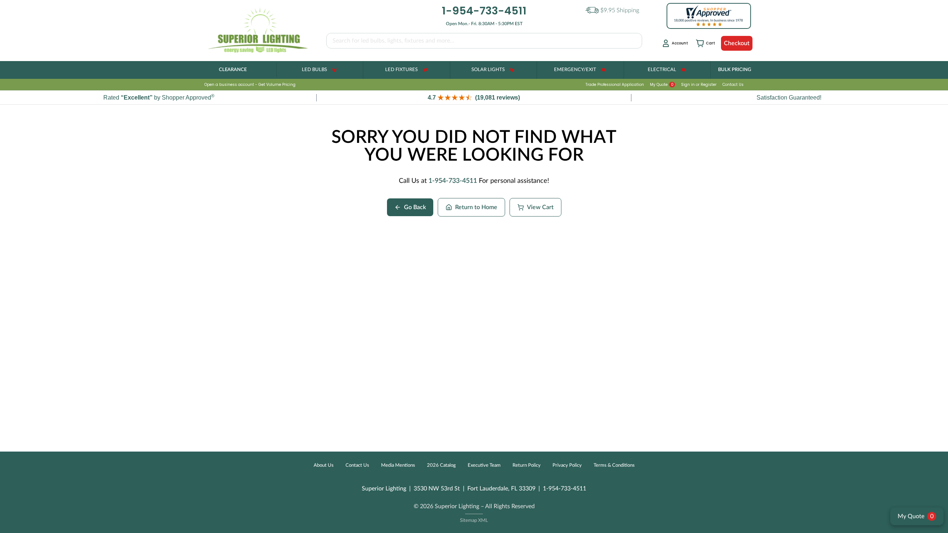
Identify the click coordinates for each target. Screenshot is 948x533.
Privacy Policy (567, 465)
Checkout (737, 43)
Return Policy (527, 465)
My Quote (662, 84)
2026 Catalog (441, 465)
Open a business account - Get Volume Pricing (250, 84)
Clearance (233, 69)
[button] (474, 97)
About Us (324, 465)
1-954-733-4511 (452, 181)
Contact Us (733, 84)
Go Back (415, 207)
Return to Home (476, 207)
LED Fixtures (401, 69)
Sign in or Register (699, 84)
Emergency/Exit (575, 69)
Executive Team (484, 465)
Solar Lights (488, 69)
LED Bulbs (314, 69)
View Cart (540, 207)
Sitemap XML (474, 520)
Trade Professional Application (614, 84)
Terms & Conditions (614, 465)
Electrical (662, 69)
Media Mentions (398, 465)
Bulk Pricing (734, 69)
